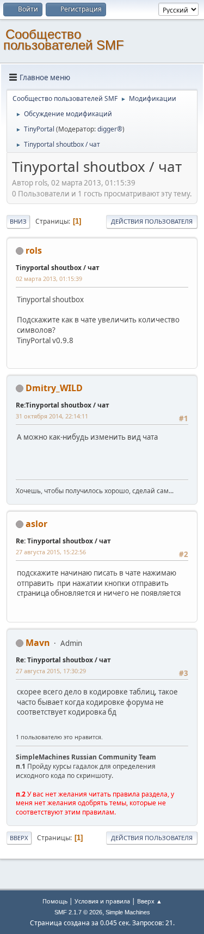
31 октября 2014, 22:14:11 (52, 416)
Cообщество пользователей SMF (63, 39)
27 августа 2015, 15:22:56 (51, 552)
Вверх (19, 838)
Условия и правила (102, 901)
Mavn (38, 643)
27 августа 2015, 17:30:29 (51, 671)
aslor (36, 524)
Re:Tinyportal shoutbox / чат (62, 405)
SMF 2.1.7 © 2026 (78, 912)
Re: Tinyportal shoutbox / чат (63, 541)
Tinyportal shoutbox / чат (58, 267)
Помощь (54, 901)
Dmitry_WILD (54, 388)
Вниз (18, 221)
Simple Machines (128, 912)
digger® (109, 129)
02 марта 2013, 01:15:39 (49, 278)
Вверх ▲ (149, 901)
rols (34, 250)
